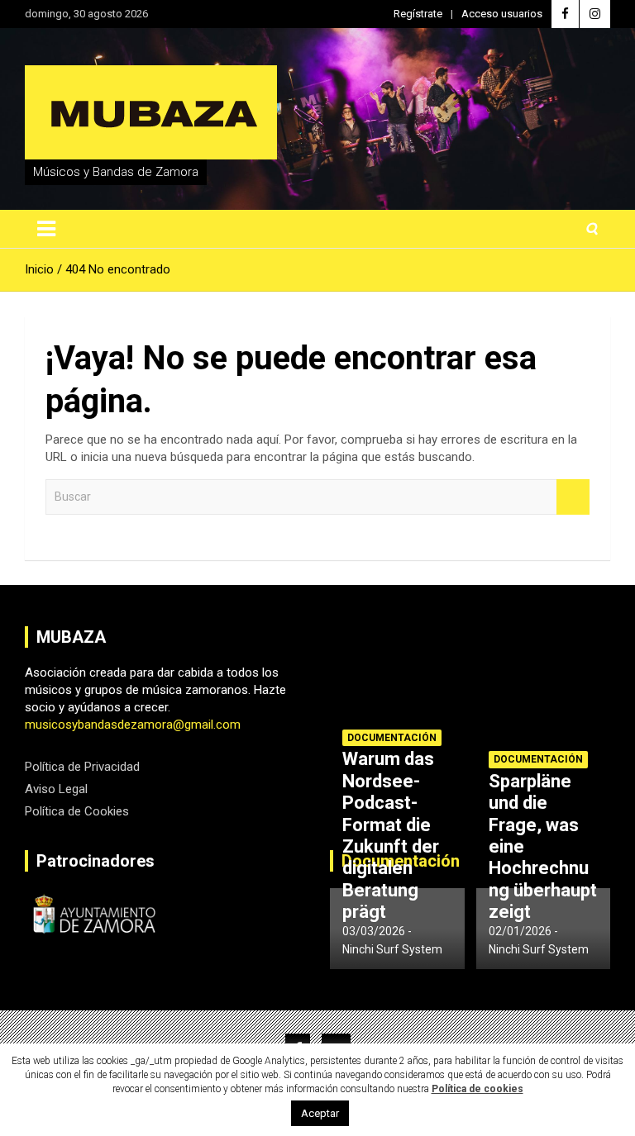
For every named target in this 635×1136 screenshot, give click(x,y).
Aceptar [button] (320, 1113)
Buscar (573, 497)
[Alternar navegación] (46, 229)
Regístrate (418, 13)
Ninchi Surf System (392, 949)
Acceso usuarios (501, 13)
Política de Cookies (77, 811)
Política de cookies (477, 1089)
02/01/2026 (520, 931)
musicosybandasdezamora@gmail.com (133, 724)
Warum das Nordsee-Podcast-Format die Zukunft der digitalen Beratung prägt (390, 835)
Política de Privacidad (82, 766)
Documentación (392, 738)
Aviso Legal (56, 789)
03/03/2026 (373, 931)
